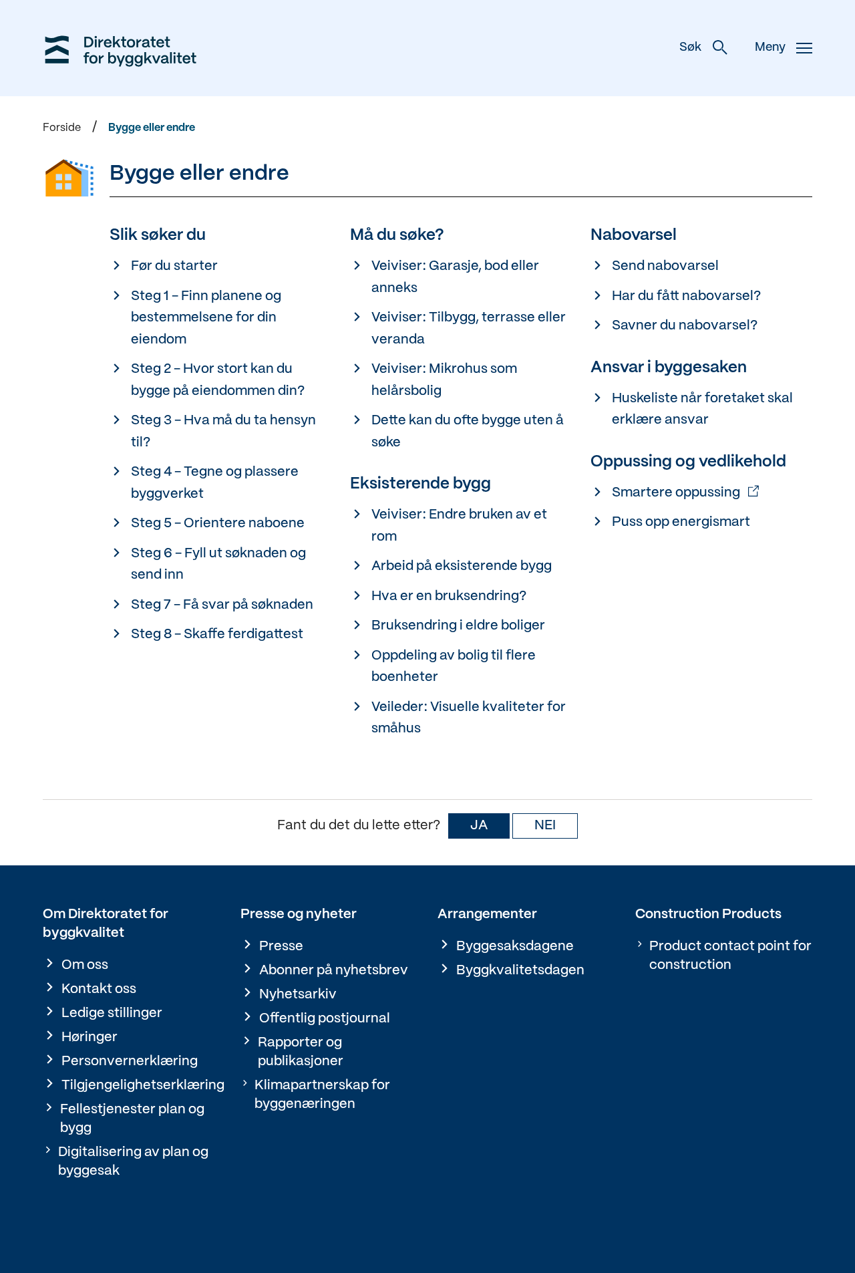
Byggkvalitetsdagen (520, 970)
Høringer (89, 1037)
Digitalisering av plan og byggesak (133, 1161)
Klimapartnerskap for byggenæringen (322, 1095)
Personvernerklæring (129, 1061)
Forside (62, 128)
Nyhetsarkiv (298, 994)
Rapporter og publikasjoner (300, 1052)
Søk (690, 47)
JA (479, 825)
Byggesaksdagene (515, 946)
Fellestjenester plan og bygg (132, 1119)
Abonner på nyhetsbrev (333, 970)
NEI (545, 825)
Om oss (84, 965)
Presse (281, 946)
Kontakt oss (98, 989)
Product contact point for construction (730, 956)
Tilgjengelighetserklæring (142, 1085)
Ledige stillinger (111, 1013)
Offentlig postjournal (324, 1018)
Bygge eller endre (151, 128)
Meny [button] (770, 47)
